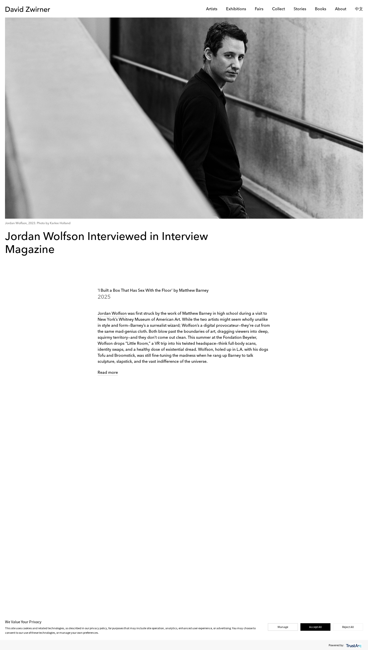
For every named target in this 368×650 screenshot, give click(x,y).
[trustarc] (353, 645)
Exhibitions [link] (236, 9)
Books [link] (320, 9)
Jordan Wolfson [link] (112, 314)
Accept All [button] (315, 627)
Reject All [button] (348, 627)
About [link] (340, 9)
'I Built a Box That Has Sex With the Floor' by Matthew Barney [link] (153, 291)
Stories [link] (300, 9)
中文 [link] (359, 9)
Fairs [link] (259, 9)
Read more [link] (108, 373)
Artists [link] (211, 9)
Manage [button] (283, 627)
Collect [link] (278, 9)
